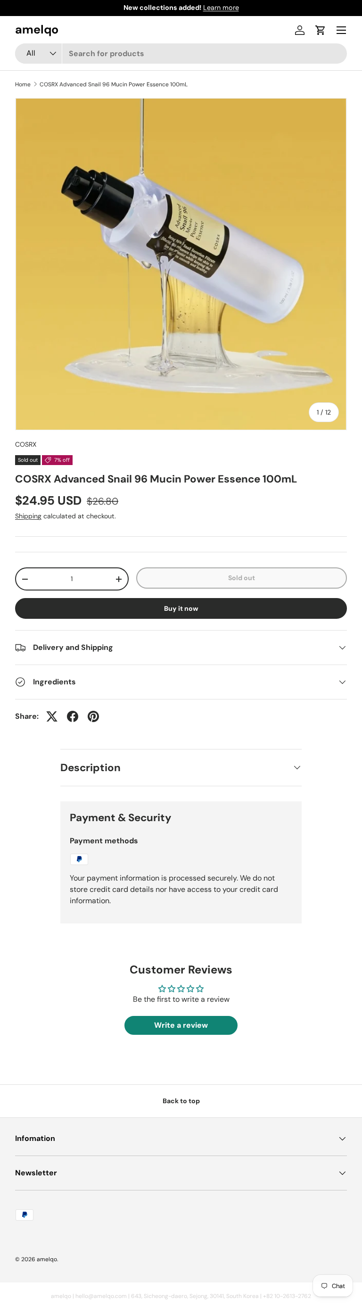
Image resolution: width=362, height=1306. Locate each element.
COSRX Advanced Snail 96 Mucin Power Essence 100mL (114, 84)
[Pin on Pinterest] (93, 716)
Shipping (28, 516)
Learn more (221, 7)
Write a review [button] (181, 1025)
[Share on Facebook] (72, 716)
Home (23, 84)
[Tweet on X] (51, 716)
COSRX (25, 444)
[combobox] (181, 53)
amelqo (47, 1259)
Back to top (181, 1101)
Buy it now (181, 608)
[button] (320, 30)
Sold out (241, 578)
